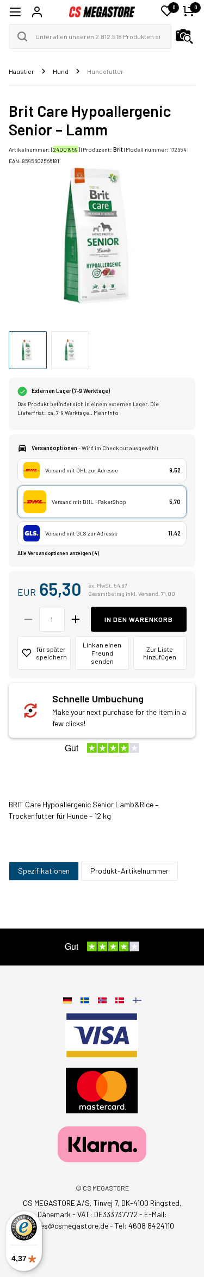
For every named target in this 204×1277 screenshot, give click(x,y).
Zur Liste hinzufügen (159, 653)
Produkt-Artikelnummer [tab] (129, 870)
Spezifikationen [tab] (44, 870)
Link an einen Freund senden (102, 652)
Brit (118, 149)
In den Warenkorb (138, 619)
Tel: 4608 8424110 (144, 1225)
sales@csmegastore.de (69, 1225)
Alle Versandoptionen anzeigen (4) (58, 553)
